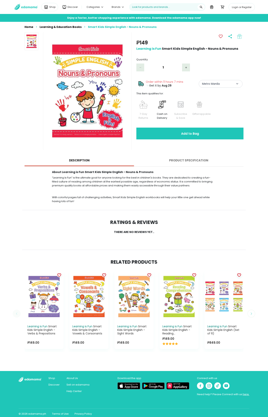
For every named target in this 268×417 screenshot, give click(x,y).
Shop (51, 378)
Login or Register (242, 7)
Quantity (142, 59)
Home (29, 27)
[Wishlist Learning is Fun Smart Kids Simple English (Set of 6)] (239, 274)
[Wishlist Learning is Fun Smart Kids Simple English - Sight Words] (149, 274)
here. (246, 394)
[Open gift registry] (211, 7)
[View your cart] (222, 7)
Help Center (74, 391)
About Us (72, 378)
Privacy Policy (83, 413)
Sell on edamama (78, 384)
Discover (54, 384)
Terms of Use (60, 413)
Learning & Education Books (61, 27)
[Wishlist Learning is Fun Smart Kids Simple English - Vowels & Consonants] (104, 274)
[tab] (79, 160)
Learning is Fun (148, 48)
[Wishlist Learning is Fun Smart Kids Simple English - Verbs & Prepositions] (59, 274)
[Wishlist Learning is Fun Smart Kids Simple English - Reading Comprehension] (194, 274)
